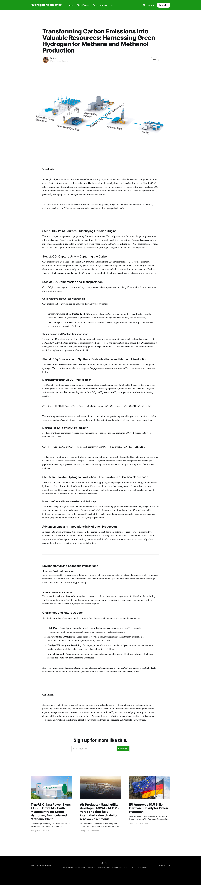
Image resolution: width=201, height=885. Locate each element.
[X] (102, 863)
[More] (112, 5)
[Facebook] (106, 863)
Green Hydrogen (100, 5)
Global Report (83, 5)
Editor (53, 58)
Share (154, 60)
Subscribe (163, 5)
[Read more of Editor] (45, 59)
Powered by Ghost (163, 865)
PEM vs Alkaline (141, 867)
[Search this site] (144, 5)
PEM (131, 867)
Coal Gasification (103, 867)
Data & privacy (68, 867)
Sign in (151, 5)
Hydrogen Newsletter (46, 5)
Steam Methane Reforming (85, 867)
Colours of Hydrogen (119, 867)
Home (70, 5)
